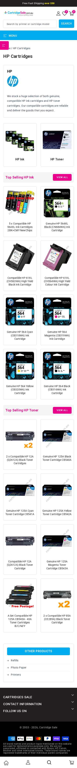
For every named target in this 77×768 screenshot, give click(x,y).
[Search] (49, 762)
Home (6, 763)
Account (27, 762)
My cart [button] (71, 762)
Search (66, 23)
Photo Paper (19, 667)
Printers (16, 674)
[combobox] (30, 24)
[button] (71, 13)
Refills (15, 660)
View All (62, 177)
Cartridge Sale (48, 727)
